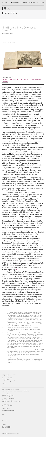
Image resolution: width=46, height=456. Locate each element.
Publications (33, 3)
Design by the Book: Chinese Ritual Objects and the (21, 79)
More (3, 383)
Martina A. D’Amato (9, 43)
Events (23, 3)
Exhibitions (15, 3)
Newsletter (5, 421)
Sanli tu (5, 82)
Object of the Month (7, 33)
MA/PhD (5, 3)
